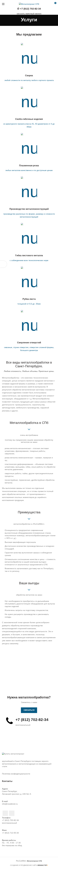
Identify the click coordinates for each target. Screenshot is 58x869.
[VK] (11, 813)
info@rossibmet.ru (10, 804)
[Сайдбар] (3, 264)
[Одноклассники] (5, 813)
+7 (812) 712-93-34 (10, 833)
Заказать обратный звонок (29, 14)
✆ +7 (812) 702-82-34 (29, 8)
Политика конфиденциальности (16, 774)
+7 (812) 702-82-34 (10, 820)
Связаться (29, 710)
